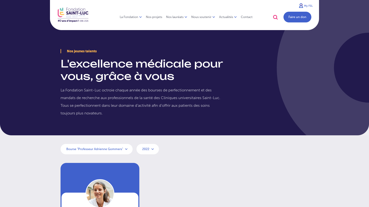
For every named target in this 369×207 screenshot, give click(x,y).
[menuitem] (154, 17)
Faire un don (297, 17)
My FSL (308, 5)
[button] (275, 17)
